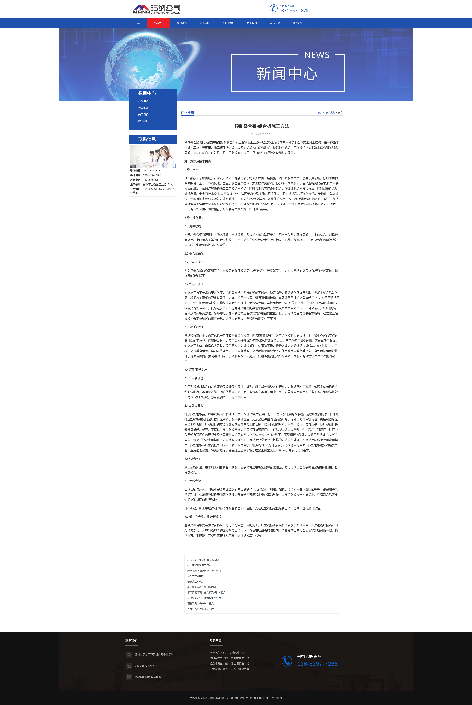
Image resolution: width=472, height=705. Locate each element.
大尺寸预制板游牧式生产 (200, 608)
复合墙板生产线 (240, 663)
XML (241, 698)
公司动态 (182, 23)
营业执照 (277, 698)
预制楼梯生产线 (240, 658)
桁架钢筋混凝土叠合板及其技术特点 (206, 592)
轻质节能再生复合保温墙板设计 (204, 559)
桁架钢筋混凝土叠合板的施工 (202, 587)
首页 (138, 23)
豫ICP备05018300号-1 (258, 698)
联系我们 (298, 23)
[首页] (156, 9)
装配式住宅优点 (195, 581)
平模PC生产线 (218, 652)
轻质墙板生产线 (219, 663)
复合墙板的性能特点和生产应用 (204, 597)
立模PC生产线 (237, 652)
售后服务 (275, 23)
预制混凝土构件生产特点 (200, 603)
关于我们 (252, 23)
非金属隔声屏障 (219, 668)
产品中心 (159, 23)
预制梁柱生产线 (219, 658)
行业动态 (205, 23)
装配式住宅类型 (195, 576)
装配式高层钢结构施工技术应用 (204, 570)
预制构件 (228, 23)
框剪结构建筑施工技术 (199, 565)
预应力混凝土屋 (240, 668)
